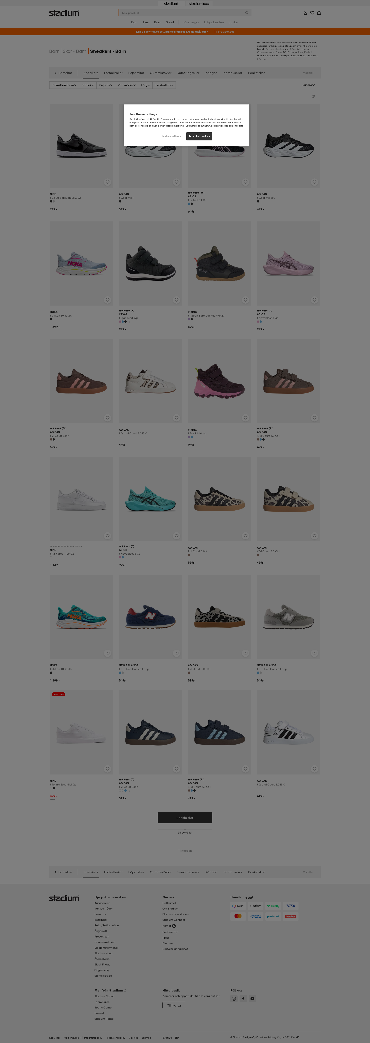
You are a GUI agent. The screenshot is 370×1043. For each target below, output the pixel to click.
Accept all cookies (199, 136)
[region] (186, 125)
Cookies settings (171, 136)
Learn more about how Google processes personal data (214, 125)
